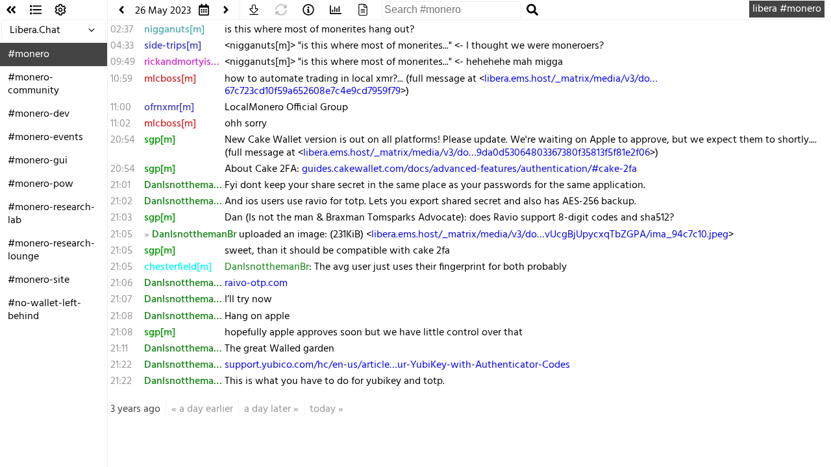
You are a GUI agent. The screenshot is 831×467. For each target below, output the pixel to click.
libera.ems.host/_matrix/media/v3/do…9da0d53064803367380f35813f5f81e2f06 (476, 153)
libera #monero (786, 9)
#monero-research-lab (51, 214)
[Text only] (363, 10)
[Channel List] (35, 10)
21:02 (121, 201)
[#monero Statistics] (335, 10)
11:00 (120, 107)
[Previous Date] (121, 10)
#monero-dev (38, 114)
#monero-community (33, 84)
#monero (28, 54)
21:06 (121, 283)
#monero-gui (38, 160)
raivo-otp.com (256, 283)
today (323, 409)
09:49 (122, 62)
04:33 (122, 46)
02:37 (121, 29)
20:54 (122, 140)
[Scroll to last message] (253, 10)
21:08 (121, 316)
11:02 (120, 123)
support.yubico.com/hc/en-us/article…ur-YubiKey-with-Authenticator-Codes (397, 365)
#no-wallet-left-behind (44, 310)
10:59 (121, 79)
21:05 (121, 234)
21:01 (120, 185)
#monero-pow (40, 184)
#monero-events (45, 137)
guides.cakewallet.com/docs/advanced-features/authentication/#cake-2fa (469, 169)
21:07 (121, 299)
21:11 (119, 349)
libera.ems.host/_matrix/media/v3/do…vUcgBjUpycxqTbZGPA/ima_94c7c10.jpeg (549, 234)
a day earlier (206, 409)
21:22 (121, 365)
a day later (267, 409)
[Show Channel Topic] (308, 10)
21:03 (121, 218)
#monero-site (38, 280)
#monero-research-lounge (51, 250)
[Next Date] (226, 10)
